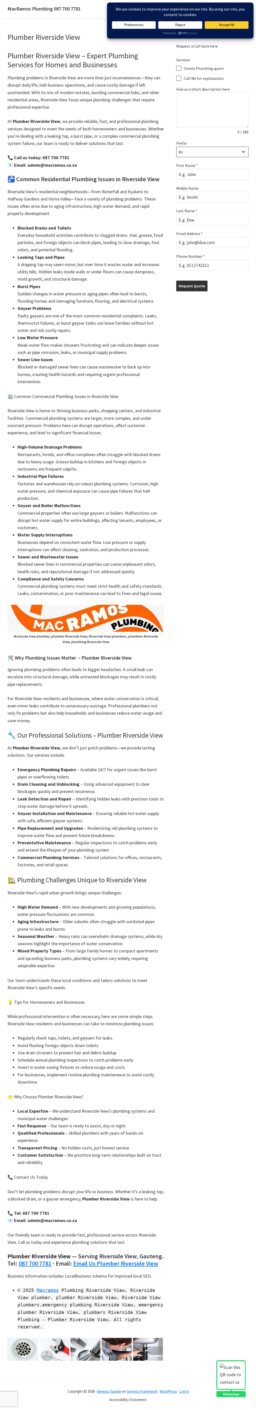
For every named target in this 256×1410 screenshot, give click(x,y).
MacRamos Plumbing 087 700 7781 (44, 9)
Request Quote (192, 285)
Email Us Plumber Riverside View (115, 1263)
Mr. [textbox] (181, 151)
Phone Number (190, 256)
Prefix (181, 143)
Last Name (186, 210)
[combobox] (212, 152)
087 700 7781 (35, 1263)
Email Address (189, 233)
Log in (184, 1391)
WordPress (168, 1391)
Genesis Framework (142, 1391)
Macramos (48, 1290)
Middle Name (187, 188)
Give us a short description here (203, 89)
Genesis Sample (109, 1391)
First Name (187, 165)
